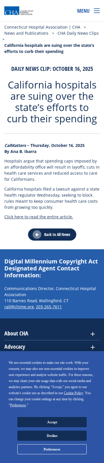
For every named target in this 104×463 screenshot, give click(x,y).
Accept (52, 422)
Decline (52, 436)
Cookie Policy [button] (73, 393)
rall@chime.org (19, 306)
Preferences (52, 449)
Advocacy (14, 347)
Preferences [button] (18, 405)
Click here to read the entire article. (38, 216)
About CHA (16, 333)
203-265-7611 (49, 306)
